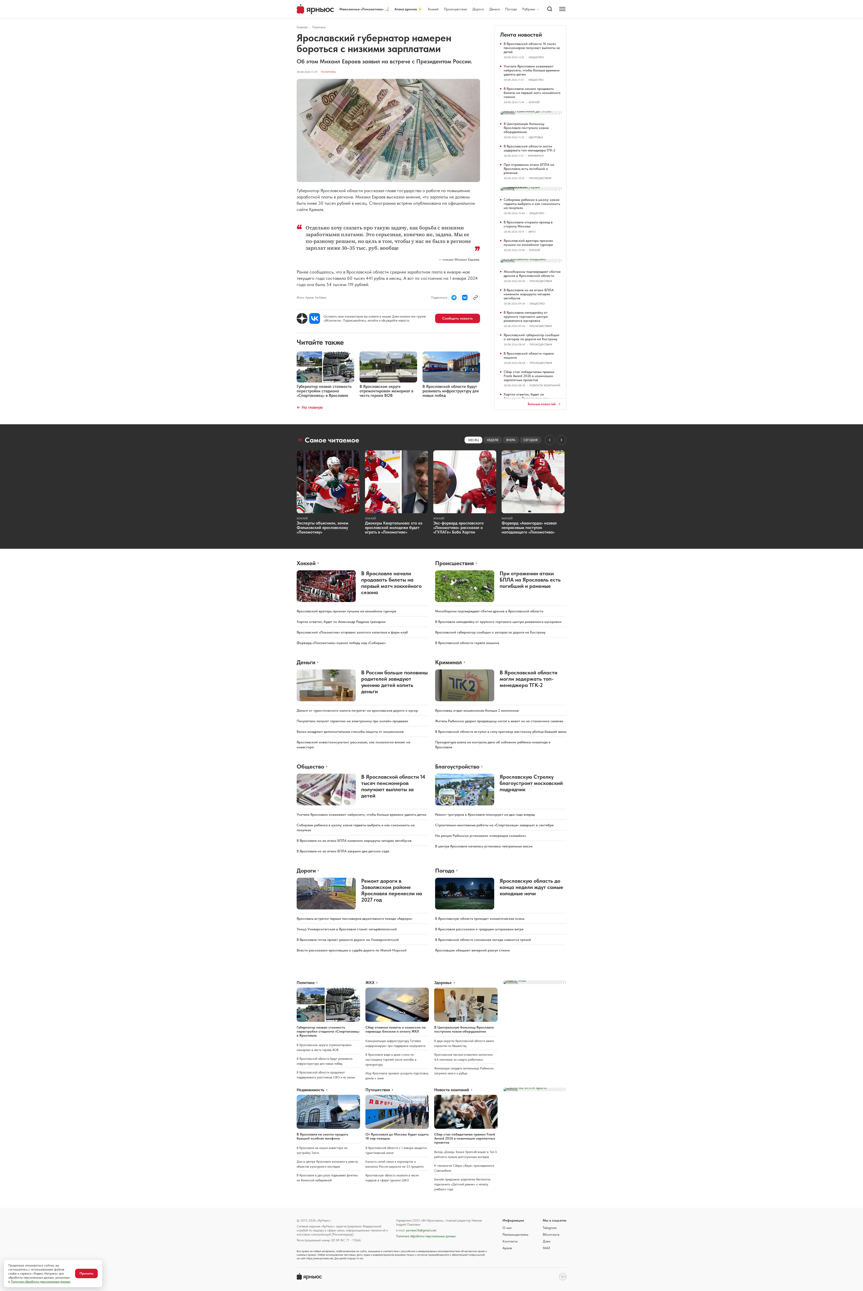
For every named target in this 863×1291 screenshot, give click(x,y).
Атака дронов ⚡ (408, 9)
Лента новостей (521, 34)
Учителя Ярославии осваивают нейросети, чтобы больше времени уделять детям (532, 70)
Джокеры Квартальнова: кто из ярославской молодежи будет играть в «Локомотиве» (393, 527)
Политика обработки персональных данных (426, 1236)
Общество (536, 57)
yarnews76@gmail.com (421, 1230)
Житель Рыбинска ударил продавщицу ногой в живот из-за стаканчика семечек (499, 721)
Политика (318, 27)
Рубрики (528, 9)
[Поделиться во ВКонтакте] (464, 297)
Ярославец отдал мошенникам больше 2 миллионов (477, 710)
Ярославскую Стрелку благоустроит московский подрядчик (531, 783)
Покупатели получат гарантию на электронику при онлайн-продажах (352, 721)
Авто (532, 231)
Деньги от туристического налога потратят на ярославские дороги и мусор (357, 710)
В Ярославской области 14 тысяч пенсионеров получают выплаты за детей (532, 48)
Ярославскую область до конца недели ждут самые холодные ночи (531, 887)
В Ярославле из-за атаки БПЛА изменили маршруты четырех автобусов (529, 294)
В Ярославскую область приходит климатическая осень (479, 918)
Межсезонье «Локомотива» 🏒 (364, 9)
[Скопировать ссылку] (475, 297)
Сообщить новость (457, 318)
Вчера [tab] (510, 440)
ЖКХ (369, 982)
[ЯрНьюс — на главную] (315, 9)
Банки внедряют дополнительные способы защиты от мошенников (350, 731)
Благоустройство (457, 766)
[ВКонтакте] (314, 318)
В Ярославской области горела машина (529, 355)
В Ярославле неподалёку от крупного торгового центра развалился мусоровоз (526, 316)
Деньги (494, 9)
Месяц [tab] (473, 440)
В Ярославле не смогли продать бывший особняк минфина (322, 1136)
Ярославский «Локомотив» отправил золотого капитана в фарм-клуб (352, 632)
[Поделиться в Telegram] (453, 297)
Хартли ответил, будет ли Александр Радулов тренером (527, 396)
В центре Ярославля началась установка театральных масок (484, 846)
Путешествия (377, 1090)
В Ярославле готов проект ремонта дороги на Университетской (348, 940)
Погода (511, 9)
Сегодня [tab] (530, 440)
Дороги (478, 9)
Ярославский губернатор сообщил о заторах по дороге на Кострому (531, 337)
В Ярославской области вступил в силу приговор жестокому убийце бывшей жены (500, 731)
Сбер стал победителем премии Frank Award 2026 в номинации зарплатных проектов (529, 376)
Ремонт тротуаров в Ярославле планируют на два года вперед (485, 814)
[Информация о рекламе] (559, 114)
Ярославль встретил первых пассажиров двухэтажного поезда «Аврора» (354, 918)
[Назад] (550, 440)
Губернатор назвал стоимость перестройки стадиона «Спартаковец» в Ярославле (328, 1031)
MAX (546, 1248)
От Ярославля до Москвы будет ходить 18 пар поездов (397, 1136)
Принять (86, 1273)
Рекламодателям (515, 1234)
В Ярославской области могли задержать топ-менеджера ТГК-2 (529, 148)
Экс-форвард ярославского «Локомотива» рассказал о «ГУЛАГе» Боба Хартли (458, 527)
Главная (302, 27)
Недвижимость (310, 1090)
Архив (507, 1248)
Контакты (510, 1241)
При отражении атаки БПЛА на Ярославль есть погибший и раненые (529, 168)
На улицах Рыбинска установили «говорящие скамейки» (480, 835)
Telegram (550, 1228)
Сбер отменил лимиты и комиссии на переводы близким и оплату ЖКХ (395, 1029)
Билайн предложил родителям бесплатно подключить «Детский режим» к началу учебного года (462, 1184)
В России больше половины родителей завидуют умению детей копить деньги (394, 682)
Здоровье (536, 137)
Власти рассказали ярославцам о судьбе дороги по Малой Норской (352, 950)
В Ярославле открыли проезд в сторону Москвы (528, 224)
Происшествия (455, 9)
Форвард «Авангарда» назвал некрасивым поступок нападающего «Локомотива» (529, 527)
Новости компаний (544, 385)
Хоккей (433, 9)
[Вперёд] (561, 440)
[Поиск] (549, 9)
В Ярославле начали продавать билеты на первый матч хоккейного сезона (532, 93)
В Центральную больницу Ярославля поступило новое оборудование (526, 128)
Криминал (536, 155)
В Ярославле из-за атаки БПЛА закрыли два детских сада (343, 851)
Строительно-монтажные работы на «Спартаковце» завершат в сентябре (494, 825)
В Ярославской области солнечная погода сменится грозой (483, 940)
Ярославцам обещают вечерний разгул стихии (472, 950)
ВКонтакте (551, 1234)
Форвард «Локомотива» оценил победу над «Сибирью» (341, 643)
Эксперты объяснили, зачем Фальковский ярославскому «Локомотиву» (322, 527)
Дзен (546, 1241)
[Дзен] (302, 318)
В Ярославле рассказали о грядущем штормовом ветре (479, 929)
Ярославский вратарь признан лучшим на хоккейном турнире (528, 242)
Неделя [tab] (492, 440)
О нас (507, 1228)
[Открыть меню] (562, 9)
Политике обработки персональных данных (40, 1281)
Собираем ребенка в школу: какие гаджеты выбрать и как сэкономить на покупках (532, 204)
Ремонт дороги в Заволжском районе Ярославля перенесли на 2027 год (391, 890)
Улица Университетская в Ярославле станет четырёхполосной (347, 929)
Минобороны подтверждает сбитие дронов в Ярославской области (532, 273)
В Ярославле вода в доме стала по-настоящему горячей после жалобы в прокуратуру (390, 1059)
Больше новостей (542, 404)
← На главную (310, 407)
